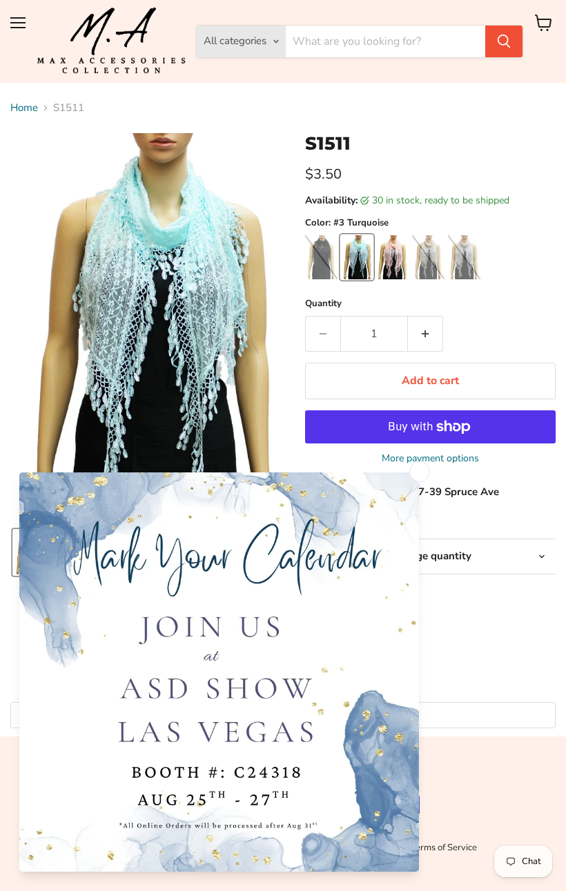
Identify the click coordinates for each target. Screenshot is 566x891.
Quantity (323, 304)
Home (24, 108)
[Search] (504, 41)
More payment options (430, 458)
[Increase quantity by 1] (425, 334)
